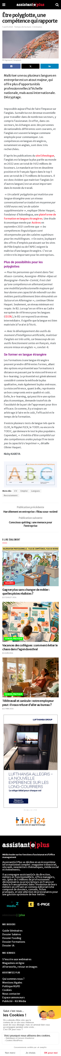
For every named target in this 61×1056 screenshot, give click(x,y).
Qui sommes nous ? (13, 978)
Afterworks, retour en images (19, 966)
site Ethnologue (45, 155)
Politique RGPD (11, 986)
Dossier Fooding (11, 938)
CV (15, 491)
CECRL (8, 316)
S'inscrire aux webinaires (16, 959)
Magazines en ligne (13, 963)
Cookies (7, 990)
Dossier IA (8, 945)
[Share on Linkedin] (49, 66)
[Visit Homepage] (30, 5)
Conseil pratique (13, 639)
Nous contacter (11, 993)
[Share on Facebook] (11, 66)
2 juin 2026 (8, 653)
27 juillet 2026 (10, 597)
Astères (36, 222)
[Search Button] (57, 4)
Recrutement (11, 495)
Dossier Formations (13, 941)
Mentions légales (12, 982)
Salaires (9, 583)
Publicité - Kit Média (14, 1001)
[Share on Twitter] (30, 66)
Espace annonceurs (13, 997)
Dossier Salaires (11, 934)
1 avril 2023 (7, 27)
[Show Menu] (3, 4)
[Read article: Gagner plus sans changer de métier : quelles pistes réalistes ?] (30, 566)
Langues (35, 491)
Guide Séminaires (12, 930)
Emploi (24, 491)
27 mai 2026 (9, 709)
